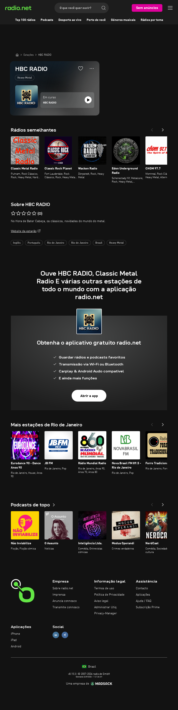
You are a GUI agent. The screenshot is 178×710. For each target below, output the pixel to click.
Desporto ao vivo (69, 20)
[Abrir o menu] (170, 7)
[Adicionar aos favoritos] (80, 68)
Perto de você (96, 20)
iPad (14, 640)
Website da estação (23, 231)
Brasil (98, 243)
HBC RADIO (49, 103)
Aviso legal (101, 601)
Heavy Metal (24, 78)
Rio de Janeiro (55, 243)
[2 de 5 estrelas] (18, 213)
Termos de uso (104, 588)
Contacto (142, 588)
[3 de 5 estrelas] (23, 213)
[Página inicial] (17, 55)
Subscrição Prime (148, 607)
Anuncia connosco (65, 601)
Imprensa (59, 594)
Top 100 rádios (25, 20)
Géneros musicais (123, 20)
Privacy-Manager (105, 613)
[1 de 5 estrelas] (13, 213)
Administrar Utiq (105, 607)
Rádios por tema (152, 20)
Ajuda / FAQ (143, 601)
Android (16, 646)
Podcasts (47, 20)
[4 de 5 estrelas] (28, 213)
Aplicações (143, 594)
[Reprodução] (88, 99)
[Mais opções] (91, 68)
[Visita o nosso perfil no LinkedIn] (56, 635)
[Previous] (152, 128)
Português (34, 243)
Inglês (17, 243)
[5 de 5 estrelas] (34, 213)
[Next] (162, 128)
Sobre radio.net (63, 588)
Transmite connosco (66, 607)
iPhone (15, 633)
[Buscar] (103, 7)
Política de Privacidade (109, 594)
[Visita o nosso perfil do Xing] (65, 635)
